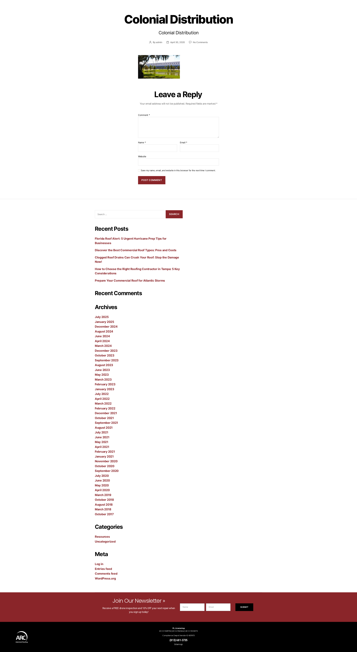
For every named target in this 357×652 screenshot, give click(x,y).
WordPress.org (105, 578)
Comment (144, 115)
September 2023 (107, 360)
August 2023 (104, 365)
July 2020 (102, 475)
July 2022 (102, 394)
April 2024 (102, 341)
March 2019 (103, 495)
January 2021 (104, 456)
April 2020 (102, 490)
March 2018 (103, 509)
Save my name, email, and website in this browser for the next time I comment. (178, 170)
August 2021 (104, 427)
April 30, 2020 (177, 42)
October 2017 (104, 514)
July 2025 (102, 317)
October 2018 (104, 499)
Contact (241, 9)
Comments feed (106, 573)
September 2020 (107, 471)
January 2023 (104, 389)
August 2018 (104, 504)
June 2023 (102, 370)
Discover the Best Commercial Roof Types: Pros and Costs (135, 250)
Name (142, 142)
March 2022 (103, 403)
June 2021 (102, 437)
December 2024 (106, 326)
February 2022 (105, 408)
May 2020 (102, 485)
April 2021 (102, 447)
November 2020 (106, 461)
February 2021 (105, 451)
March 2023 (103, 379)
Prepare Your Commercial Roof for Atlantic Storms (130, 280)
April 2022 (102, 399)
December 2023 (106, 350)
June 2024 (102, 336)
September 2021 (106, 422)
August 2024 (104, 331)
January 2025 (104, 322)
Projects (190, 9)
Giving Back (141, 9)
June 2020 (102, 480)
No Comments (200, 42)
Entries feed (103, 569)
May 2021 (101, 442)
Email (183, 142)
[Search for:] (129, 215)
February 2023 (105, 384)
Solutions (168, 9)
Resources (214, 9)
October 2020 (104, 466)
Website (142, 156)
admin (159, 42)
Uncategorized (105, 541)
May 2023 (102, 374)
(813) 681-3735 (178, 640)
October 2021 (104, 418)
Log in (99, 564)
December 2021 (106, 413)
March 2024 (103, 346)
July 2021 (101, 432)
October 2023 (104, 355)
